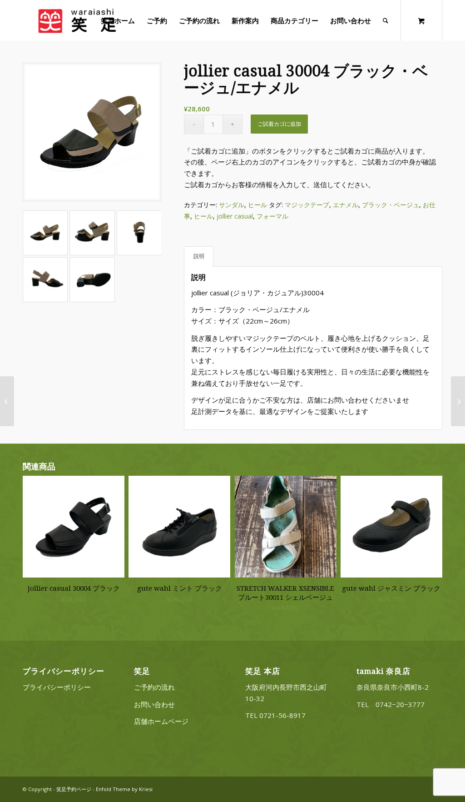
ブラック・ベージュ (390, 204)
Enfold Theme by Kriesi (124, 789)
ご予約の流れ (154, 687)
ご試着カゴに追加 (279, 124)
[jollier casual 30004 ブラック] (458, 401)
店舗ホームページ (161, 721)
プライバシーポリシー (57, 687)
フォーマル (272, 216)
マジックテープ (307, 204)
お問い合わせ (154, 704)
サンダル (231, 204)
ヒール (257, 204)
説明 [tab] (198, 256)
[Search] (385, 20)
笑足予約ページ (73, 789)
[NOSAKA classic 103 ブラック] (7, 401)
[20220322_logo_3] (76, 20)
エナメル (345, 204)
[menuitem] (118, 20)
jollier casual (235, 216)
